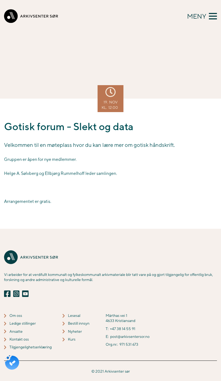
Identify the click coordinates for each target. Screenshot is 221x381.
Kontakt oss (19, 339)
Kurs (71, 339)
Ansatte (16, 331)
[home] (31, 16)
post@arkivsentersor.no (130, 336)
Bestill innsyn (78, 323)
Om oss (15, 315)
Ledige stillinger (22, 323)
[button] (202, 16)
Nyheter (75, 331)
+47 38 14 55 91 (122, 329)
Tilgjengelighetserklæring (30, 347)
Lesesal (74, 315)
